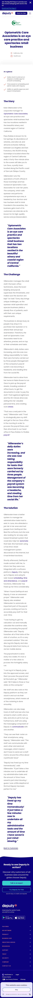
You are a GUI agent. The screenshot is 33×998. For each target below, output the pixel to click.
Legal (17, 974)
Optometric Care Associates (16, 113)
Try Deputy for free (16, 890)
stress (10, 407)
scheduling (18, 578)
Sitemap (22, 979)
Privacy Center (6, 977)
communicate (18, 727)
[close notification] (30, 2)
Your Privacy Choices (11, 979)
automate (24, 541)
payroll (6, 435)
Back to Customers (11, 848)
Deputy (15, 572)
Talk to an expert (16, 883)
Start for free (21, 13)
